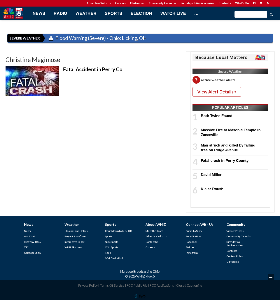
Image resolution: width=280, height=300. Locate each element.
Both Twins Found (216, 116)
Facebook (191, 241)
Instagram (192, 252)
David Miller (211, 174)
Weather (85, 13)
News (39, 13)
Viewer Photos (235, 231)
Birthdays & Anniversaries (197, 3)
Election (141, 13)
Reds (108, 252)
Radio (60, 13)
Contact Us (151, 241)
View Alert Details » (216, 91)
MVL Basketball (114, 258)
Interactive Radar (74, 241)
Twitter (190, 247)
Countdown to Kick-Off (118, 231)
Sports (113, 13)
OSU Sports (111, 247)
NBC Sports (111, 241)
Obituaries (137, 3)
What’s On (242, 3)
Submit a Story (194, 231)
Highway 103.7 (32, 241)
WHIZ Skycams (73, 247)
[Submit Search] (271, 14)
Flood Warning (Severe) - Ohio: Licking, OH (100, 38)
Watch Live (173, 13)
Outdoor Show (32, 252)
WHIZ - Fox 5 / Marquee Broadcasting (13, 13)
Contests (225, 3)
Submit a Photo (194, 236)
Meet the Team (154, 231)
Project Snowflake (75, 236)
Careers (120, 3)
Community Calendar (162, 3)
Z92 (26, 247)
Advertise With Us (99, 3)
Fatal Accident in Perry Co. (93, 69)
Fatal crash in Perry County (224, 160)
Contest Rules (234, 256)
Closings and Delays (76, 231)
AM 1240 (29, 236)
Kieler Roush (212, 189)
